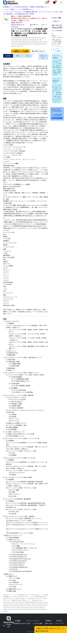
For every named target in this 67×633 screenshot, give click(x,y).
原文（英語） (43, 57)
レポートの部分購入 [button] (56, 57)
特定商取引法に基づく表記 (21, 623)
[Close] (64, 628)
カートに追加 (57, 49)
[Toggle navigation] (61, 2)
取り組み (59, 621)
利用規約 (48, 621)
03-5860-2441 (8, 626)
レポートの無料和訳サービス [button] (56, 81)
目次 (27, 56)
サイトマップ (59, 623)
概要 (17, 56)
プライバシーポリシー (33, 621)
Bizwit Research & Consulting (17, 26)
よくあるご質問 (37, 623)
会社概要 (18, 621)
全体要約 (8, 56)
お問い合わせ (49, 623)
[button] (47, 2)
